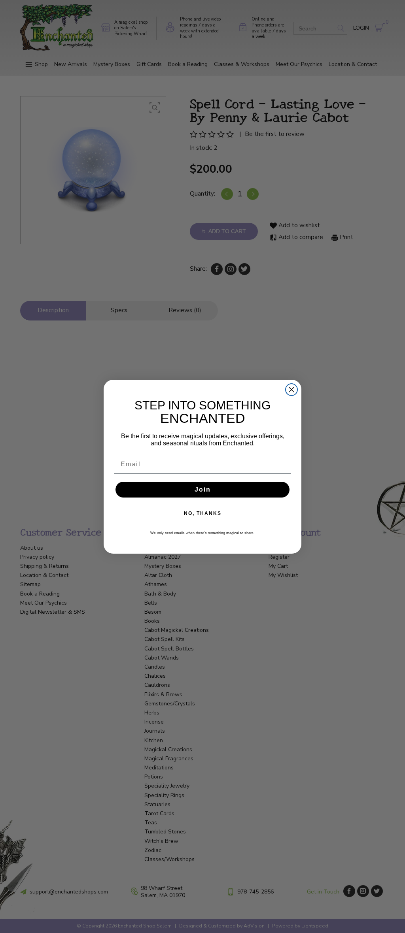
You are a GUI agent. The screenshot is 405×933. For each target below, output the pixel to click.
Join (203, 489)
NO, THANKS (202, 513)
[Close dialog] (291, 390)
